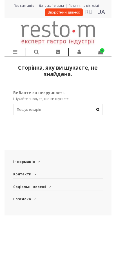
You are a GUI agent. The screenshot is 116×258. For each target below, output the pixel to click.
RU (89, 12)
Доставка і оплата (52, 6)
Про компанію (24, 6)
